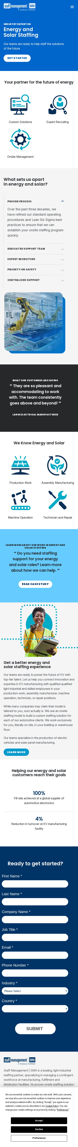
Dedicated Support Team (26, 249)
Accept (39, 1120)
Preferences (39, 1138)
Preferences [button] (62, 1110)
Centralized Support (23, 280)
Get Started (17, 58)
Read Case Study (35, 584)
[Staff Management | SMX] (19, 7)
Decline (39, 1129)
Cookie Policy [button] (52, 1106)
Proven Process (19, 201)
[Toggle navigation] (72, 6)
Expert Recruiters (21, 259)
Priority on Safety (21, 269)
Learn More (16, 752)
